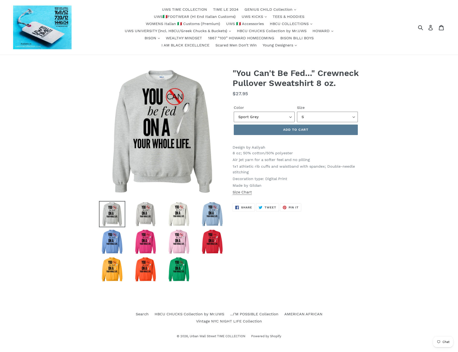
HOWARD (321, 31)
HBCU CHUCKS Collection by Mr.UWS (272, 31)
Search (142, 314)
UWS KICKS (253, 16)
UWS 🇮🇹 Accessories (245, 23)
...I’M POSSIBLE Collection (254, 314)
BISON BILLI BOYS (297, 38)
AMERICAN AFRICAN (303, 314)
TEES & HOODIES (288, 16)
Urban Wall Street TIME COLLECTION (218, 336)
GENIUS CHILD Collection (269, 9)
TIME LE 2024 (226, 9)
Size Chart (242, 192)
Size (301, 107)
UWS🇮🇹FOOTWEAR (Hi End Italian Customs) (195, 16)
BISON (151, 38)
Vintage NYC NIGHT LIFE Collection (229, 321)
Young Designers (278, 45)
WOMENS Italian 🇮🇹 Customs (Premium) (183, 23)
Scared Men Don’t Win (236, 45)
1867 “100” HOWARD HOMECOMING (241, 38)
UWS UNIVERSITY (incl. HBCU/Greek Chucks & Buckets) (177, 31)
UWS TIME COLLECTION (184, 9)
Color (239, 107)
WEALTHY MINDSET (184, 38)
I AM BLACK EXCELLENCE (185, 45)
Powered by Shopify (266, 336)
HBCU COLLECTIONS (290, 23)
